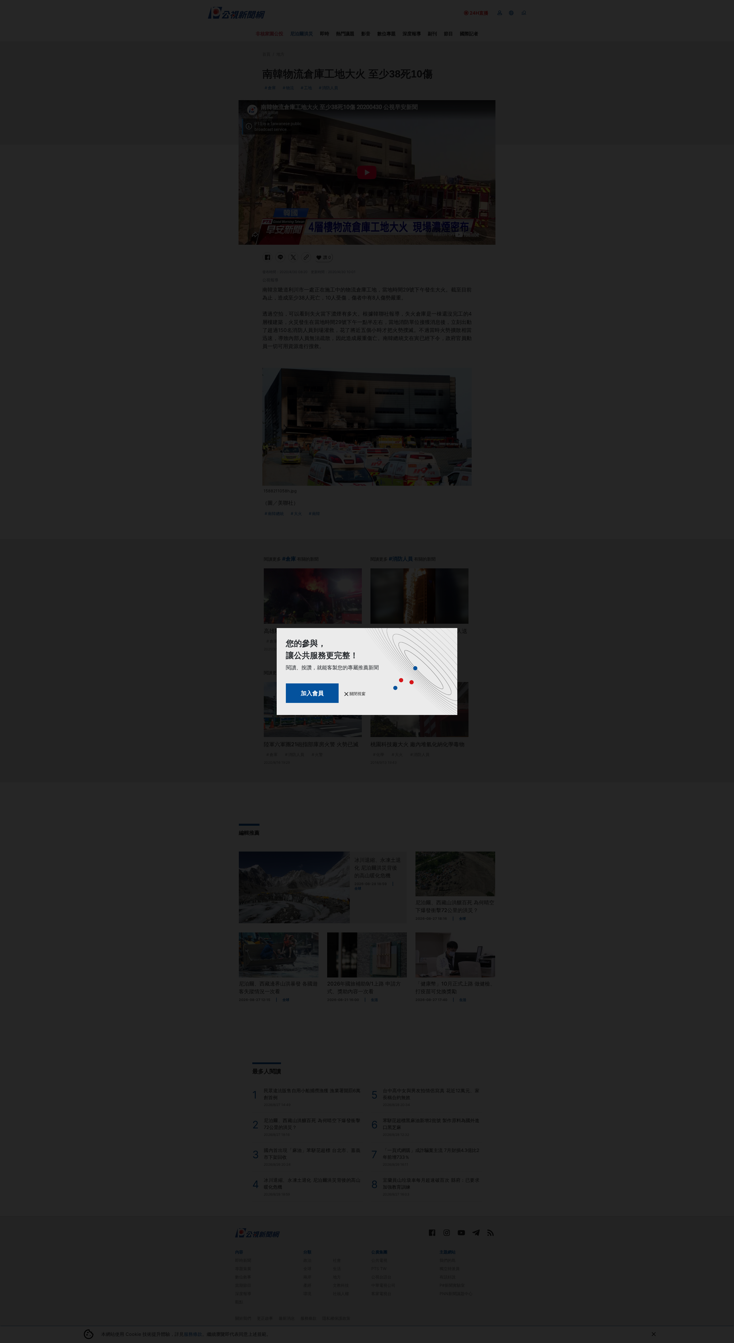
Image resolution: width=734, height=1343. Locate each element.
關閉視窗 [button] (357, 693)
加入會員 (312, 693)
